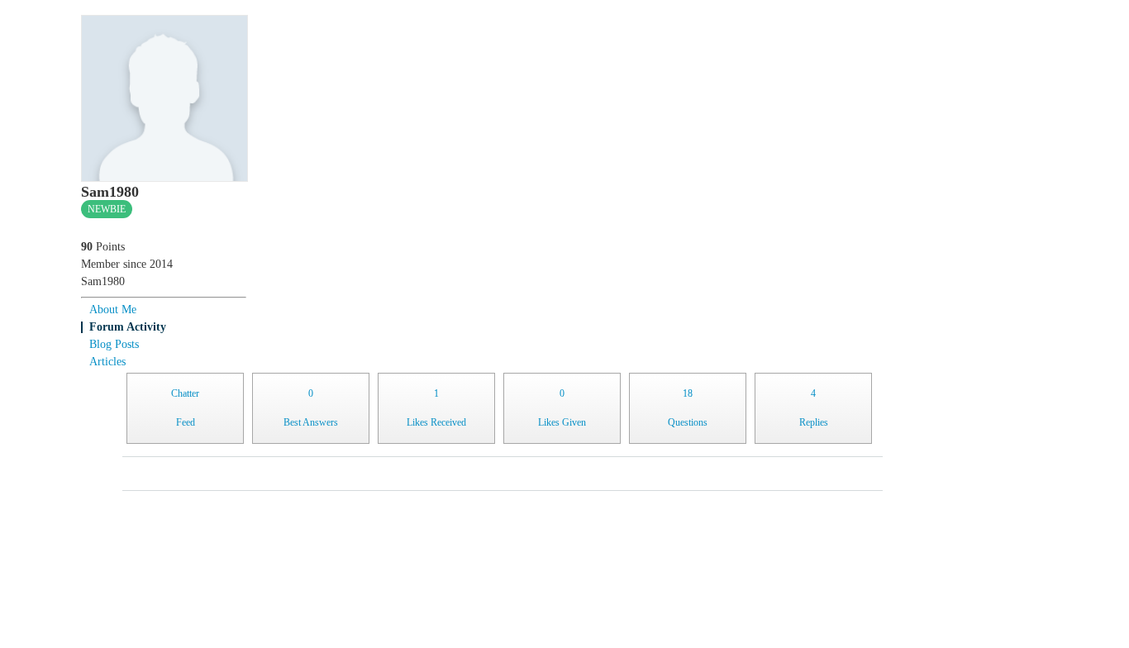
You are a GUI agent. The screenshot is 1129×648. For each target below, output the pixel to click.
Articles (107, 361)
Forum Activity (127, 327)
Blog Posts (114, 344)
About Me (112, 309)
